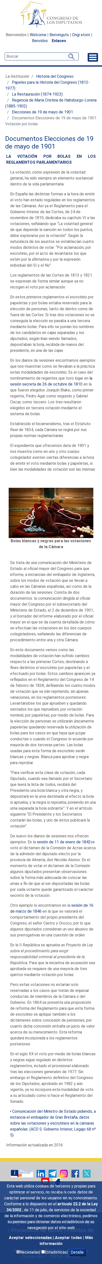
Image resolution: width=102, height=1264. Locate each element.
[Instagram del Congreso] (64, 1173)
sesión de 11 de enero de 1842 (64, 842)
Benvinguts (59, 34)
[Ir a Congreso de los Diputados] (51, 14)
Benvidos (40, 40)
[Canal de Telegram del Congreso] (53, 1173)
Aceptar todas (69, 1237)
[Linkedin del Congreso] (41, 1173)
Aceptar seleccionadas (31, 1237)
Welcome (38, 34)
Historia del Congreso (55, 76)
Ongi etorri (81, 34)
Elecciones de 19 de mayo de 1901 (42, 112)
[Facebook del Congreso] (75, 1173)
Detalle (77, 1252)
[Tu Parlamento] (22, 1173)
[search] (42, 56)
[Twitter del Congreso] (86, 1173)
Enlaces (59, 40)
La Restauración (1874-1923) (37, 94)
